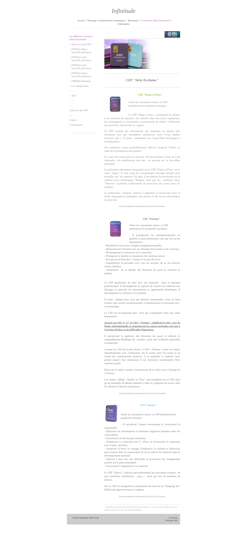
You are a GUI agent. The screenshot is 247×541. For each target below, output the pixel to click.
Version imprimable (80, 518)
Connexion (173, 518)
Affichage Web (171, 520)
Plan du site (94, 518)
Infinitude (123, 10)
